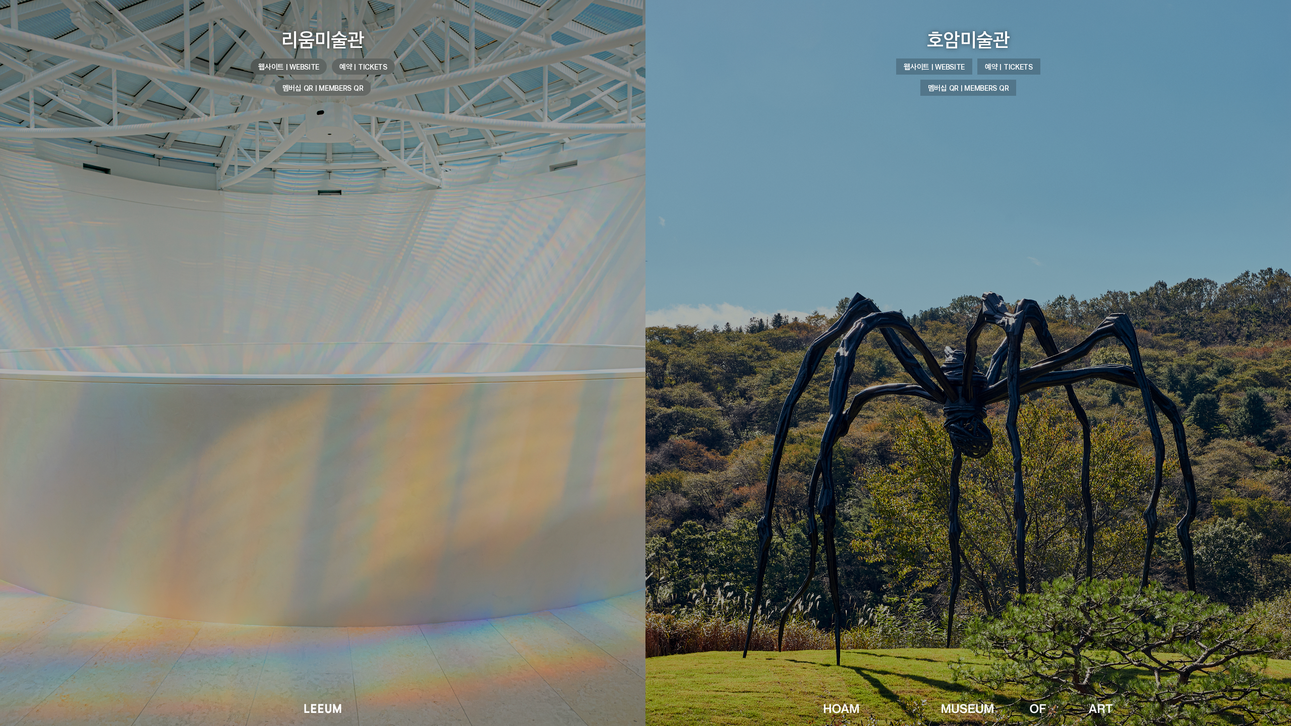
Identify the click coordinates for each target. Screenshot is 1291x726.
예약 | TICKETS (363, 66)
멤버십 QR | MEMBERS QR (323, 87)
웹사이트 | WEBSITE (288, 66)
